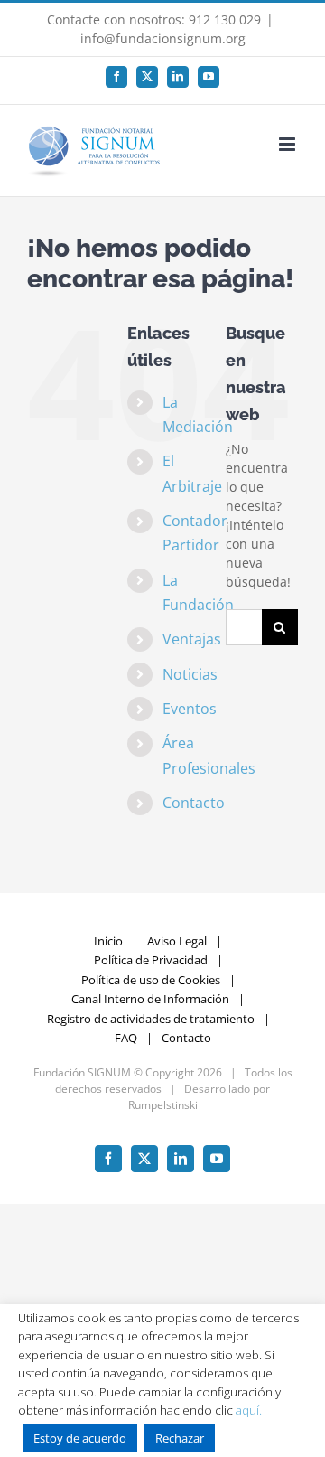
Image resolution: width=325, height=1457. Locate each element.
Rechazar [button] (179, 1438)
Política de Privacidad (151, 960)
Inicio (108, 941)
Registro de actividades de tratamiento (151, 1018)
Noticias (190, 674)
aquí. (249, 1410)
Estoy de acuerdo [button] (79, 1438)
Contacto (193, 803)
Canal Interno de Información (150, 999)
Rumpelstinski (163, 1105)
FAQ (126, 1037)
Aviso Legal (177, 941)
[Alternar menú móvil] (288, 144)
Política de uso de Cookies (150, 980)
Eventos (189, 709)
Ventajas (191, 639)
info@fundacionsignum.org (163, 38)
